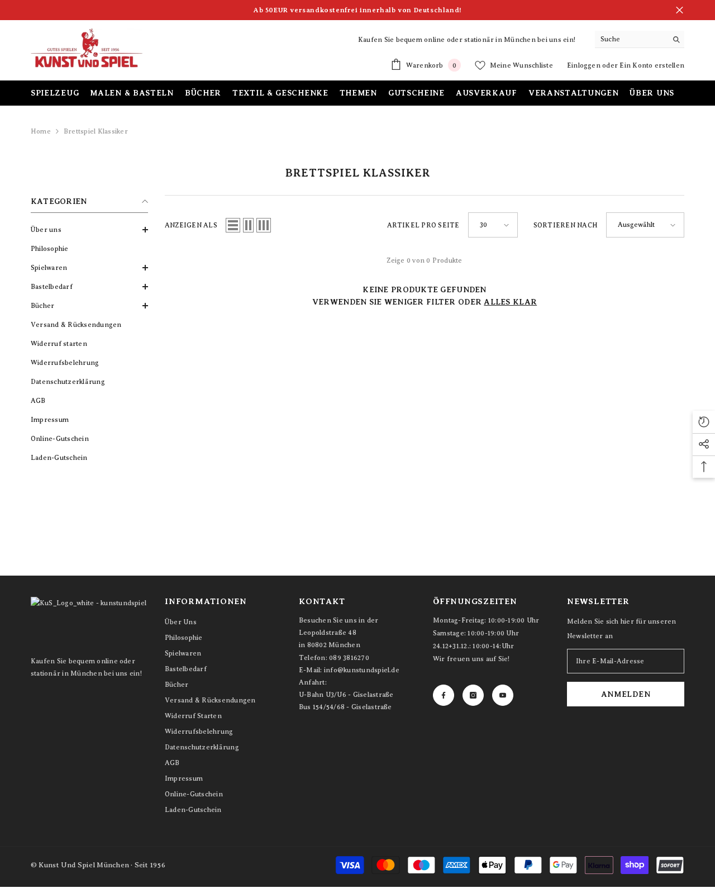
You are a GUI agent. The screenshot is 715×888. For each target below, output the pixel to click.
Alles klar (510, 301)
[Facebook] (443, 695)
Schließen (679, 10)
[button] (89, 229)
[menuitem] (89, 229)
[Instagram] (473, 695)
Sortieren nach (565, 225)
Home (41, 131)
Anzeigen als (191, 225)
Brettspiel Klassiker (96, 131)
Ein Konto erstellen (651, 65)
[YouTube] (502, 695)
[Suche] (639, 39)
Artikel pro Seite (423, 225)
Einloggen (584, 65)
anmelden (626, 694)
